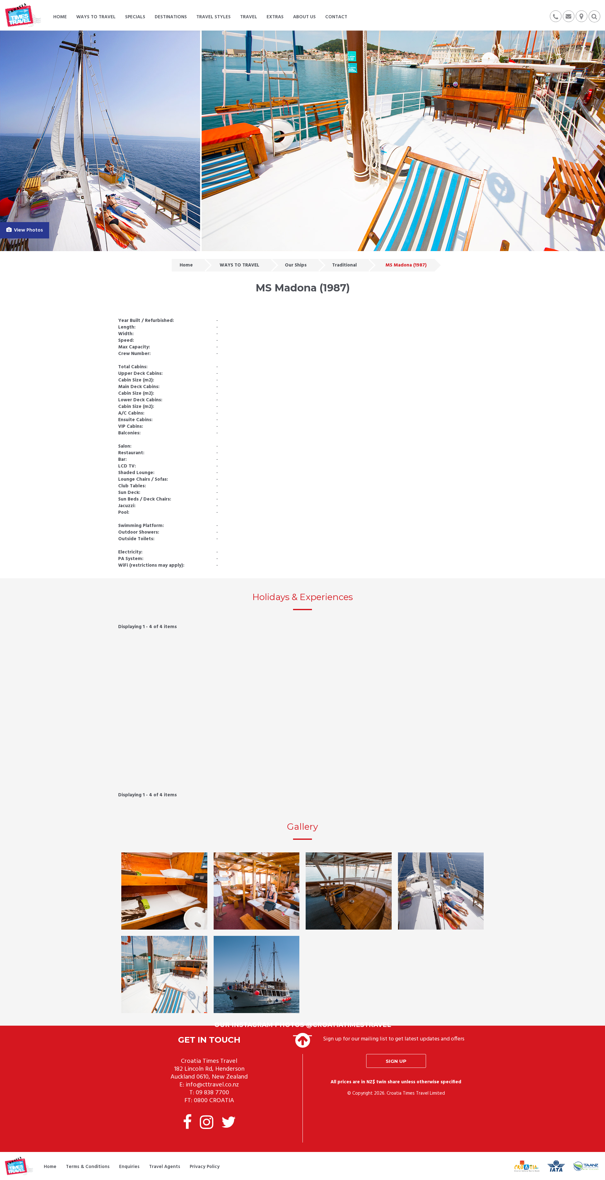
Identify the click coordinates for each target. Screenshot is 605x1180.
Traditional (344, 265)
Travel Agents (164, 1167)
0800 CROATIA (214, 1101)
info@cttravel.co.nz (212, 1085)
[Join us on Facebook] (187, 1123)
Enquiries (129, 1167)
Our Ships (296, 265)
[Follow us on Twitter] (228, 1123)
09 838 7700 (212, 1093)
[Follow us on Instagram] (206, 1123)
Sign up (396, 1061)
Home (186, 265)
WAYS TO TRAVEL (239, 265)
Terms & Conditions (88, 1167)
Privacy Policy (205, 1167)
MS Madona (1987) (406, 265)
